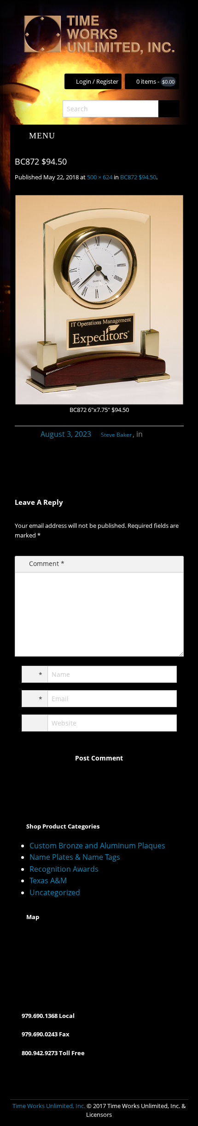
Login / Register (97, 81)
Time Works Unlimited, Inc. (48, 1106)
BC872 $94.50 (138, 177)
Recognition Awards (64, 869)
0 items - (155, 81)
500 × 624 (99, 177)
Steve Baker (116, 435)
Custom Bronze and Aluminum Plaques (97, 845)
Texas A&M (48, 880)
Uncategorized (54, 892)
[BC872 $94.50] (99, 299)
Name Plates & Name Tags (74, 857)
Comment (46, 563)
